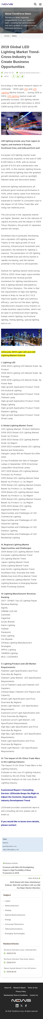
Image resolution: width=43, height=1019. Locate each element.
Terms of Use (32, 988)
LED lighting (13, 96)
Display (8, 910)
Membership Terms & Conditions (16, 995)
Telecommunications (13, 929)
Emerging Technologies (15, 933)
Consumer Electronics (14, 924)
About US (7, 988)
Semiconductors (12, 905)
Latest (7, 901)
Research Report (19, 988)
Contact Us (34, 995)
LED (26, 89)
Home (6, 36)
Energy (8, 919)
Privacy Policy (21, 991)
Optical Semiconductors (29, 73)
